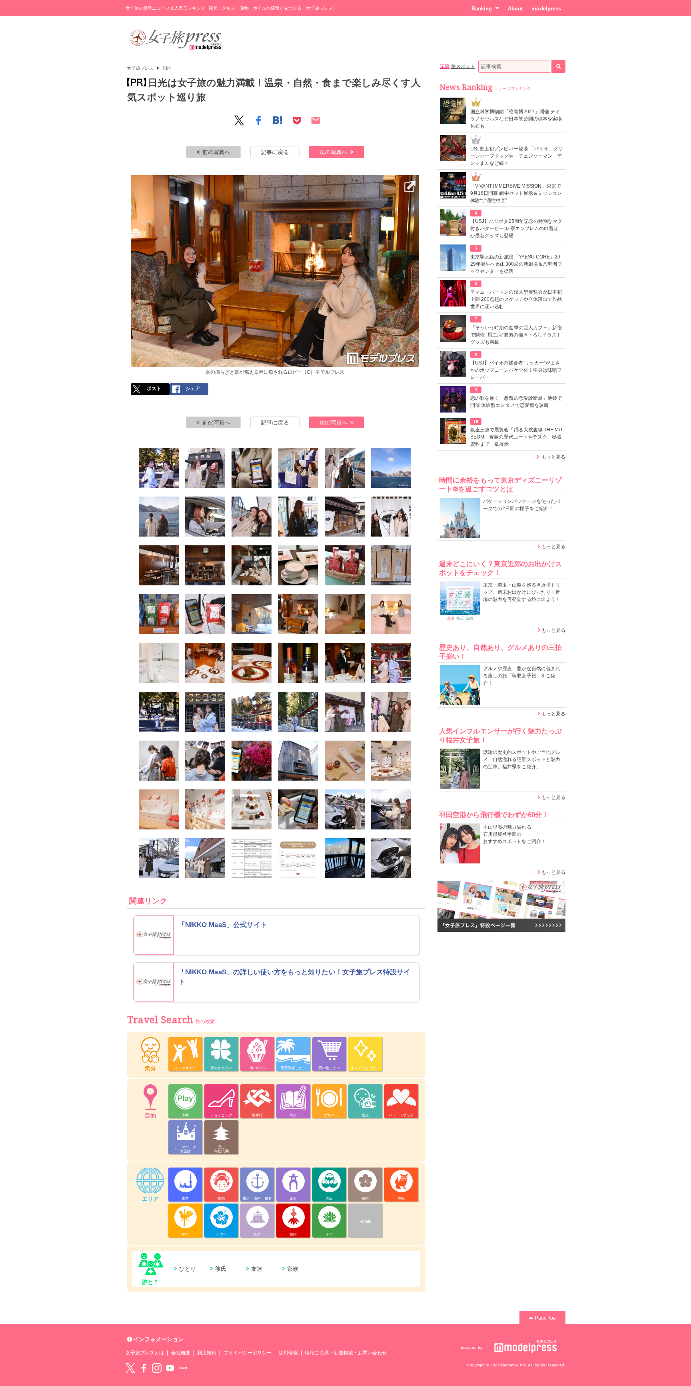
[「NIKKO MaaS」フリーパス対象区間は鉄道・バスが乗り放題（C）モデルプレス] (252, 517)
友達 (256, 1269)
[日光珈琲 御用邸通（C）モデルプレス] (345, 517)
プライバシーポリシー (248, 1353)
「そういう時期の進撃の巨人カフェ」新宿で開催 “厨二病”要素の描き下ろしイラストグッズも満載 (516, 335)
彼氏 (220, 1269)
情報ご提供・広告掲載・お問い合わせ (346, 1353)
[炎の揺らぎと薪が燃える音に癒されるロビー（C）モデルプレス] (275, 180)
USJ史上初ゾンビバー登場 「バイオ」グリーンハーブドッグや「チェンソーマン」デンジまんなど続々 (516, 156)
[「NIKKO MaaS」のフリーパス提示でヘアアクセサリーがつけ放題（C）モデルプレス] (252, 761)
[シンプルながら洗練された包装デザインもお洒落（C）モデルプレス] (205, 809)
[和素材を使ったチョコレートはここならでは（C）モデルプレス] (345, 761)
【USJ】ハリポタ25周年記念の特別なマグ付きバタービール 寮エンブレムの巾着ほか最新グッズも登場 (516, 228)
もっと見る (553, 457)
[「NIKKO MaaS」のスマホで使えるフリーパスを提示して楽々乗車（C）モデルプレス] (252, 468)
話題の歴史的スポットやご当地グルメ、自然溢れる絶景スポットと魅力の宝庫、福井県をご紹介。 (521, 759)
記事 (444, 66)
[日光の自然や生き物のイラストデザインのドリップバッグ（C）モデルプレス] (159, 614)
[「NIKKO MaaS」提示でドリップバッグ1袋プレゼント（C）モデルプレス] (205, 614)
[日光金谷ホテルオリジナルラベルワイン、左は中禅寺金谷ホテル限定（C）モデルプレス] (298, 663)
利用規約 (206, 1353)
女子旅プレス (140, 68)
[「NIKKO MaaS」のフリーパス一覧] (252, 858)
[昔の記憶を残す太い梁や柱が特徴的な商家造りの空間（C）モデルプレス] (159, 565)
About (515, 9)
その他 (365, 1222)
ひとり (187, 1269)
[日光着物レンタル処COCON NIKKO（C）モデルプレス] (345, 712)
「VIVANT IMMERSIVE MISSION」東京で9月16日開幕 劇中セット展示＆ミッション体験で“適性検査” (516, 193)
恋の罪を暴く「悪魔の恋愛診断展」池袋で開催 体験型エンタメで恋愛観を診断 (516, 401)
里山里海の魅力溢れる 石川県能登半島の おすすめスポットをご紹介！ (514, 834)
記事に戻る (275, 152)
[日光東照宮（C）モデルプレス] (391, 663)
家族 (292, 1269)
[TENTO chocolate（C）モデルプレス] (298, 761)
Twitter (130, 1368)
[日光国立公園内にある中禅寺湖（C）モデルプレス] (391, 468)
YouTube (170, 1368)
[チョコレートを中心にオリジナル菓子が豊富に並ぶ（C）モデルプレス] (391, 761)
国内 (167, 68)
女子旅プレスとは (145, 1353)
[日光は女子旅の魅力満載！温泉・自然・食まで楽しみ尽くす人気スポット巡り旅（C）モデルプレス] (159, 468)
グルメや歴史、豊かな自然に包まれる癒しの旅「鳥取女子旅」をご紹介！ (521, 676)
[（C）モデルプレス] (391, 858)
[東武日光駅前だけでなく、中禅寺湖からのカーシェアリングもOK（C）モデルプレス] (159, 858)
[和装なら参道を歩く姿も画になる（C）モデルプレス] (298, 712)
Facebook (143, 1368)
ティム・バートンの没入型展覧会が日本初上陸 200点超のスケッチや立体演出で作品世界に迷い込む (516, 299)
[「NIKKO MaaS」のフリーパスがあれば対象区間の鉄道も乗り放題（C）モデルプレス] (205, 858)
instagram (157, 1368)
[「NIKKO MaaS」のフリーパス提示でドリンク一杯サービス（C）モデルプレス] (345, 663)
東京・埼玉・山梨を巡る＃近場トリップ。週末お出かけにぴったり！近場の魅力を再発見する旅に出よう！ (521, 592)
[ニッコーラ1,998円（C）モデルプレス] (345, 565)
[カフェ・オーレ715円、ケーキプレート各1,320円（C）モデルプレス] (298, 565)
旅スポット (463, 66)
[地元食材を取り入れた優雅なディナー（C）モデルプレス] (252, 663)
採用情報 (288, 1353)
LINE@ (183, 1368)
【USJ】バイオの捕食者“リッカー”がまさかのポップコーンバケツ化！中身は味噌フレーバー (516, 370)
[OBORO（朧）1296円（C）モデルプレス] (159, 809)
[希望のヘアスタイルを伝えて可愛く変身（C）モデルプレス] (205, 761)
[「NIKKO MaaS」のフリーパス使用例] (298, 858)
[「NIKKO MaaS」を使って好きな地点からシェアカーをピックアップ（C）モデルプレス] (205, 517)
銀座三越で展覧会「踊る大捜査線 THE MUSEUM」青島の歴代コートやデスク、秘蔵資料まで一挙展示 (516, 437)
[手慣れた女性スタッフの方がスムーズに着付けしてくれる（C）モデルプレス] (159, 761)
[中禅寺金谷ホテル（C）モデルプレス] (252, 614)
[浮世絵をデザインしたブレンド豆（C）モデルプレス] (391, 565)
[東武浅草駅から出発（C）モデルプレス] (205, 468)
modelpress (546, 9)
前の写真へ (216, 152)
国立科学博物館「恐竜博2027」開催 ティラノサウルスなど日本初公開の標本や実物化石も (516, 119)
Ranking (481, 9)
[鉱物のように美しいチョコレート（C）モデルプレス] (252, 809)
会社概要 (180, 1353)
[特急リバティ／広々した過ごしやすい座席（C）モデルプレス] (298, 468)
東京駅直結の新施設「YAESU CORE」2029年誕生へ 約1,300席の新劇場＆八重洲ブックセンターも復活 (516, 264)
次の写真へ (333, 152)
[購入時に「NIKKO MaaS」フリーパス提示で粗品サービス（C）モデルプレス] (298, 809)
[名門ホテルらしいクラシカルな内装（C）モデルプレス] (345, 614)
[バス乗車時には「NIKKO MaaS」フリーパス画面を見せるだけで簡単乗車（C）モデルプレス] (298, 517)
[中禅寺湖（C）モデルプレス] (159, 517)
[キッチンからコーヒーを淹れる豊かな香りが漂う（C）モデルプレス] (205, 565)
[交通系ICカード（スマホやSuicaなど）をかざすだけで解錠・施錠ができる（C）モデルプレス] (391, 809)
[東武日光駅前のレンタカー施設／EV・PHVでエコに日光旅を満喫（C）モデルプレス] (345, 809)
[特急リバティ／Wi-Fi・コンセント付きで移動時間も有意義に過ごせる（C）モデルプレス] (345, 468)
